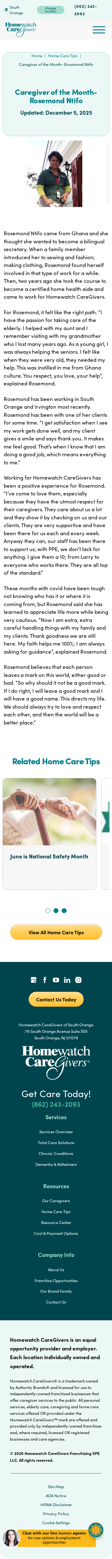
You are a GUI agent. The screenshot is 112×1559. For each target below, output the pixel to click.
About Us (56, 1269)
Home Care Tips (62, 55)
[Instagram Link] (78, 980)
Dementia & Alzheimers (56, 1164)
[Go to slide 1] (47, 910)
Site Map (56, 1486)
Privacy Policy (56, 1513)
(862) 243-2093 (85, 9)
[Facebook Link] (45, 980)
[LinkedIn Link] (67, 980)
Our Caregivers (56, 1200)
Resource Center (56, 1222)
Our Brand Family (56, 1291)
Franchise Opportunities (56, 1280)
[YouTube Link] (56, 980)
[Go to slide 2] (56, 910)
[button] (53, 1549)
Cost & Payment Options (56, 1233)
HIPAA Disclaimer (56, 1504)
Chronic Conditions (56, 1153)
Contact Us (56, 1302)
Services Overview (56, 1131)
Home (36, 55)
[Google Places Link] (33, 980)
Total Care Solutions (56, 1142)
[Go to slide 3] (64, 910)
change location (50, 9)
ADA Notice (56, 1495)
